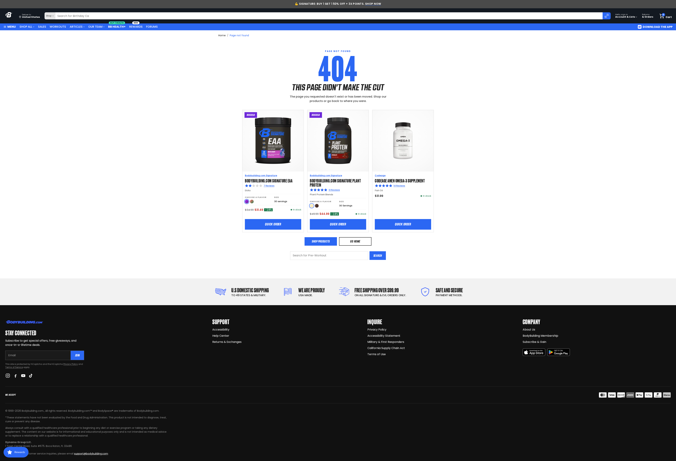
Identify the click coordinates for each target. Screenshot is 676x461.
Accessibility (220, 330)
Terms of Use (376, 354)
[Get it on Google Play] (558, 352)
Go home (355, 241)
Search (377, 255)
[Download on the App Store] (534, 352)
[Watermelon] (252, 201)
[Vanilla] (312, 206)
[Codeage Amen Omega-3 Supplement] (403, 140)
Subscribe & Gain (534, 342)
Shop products (321, 241)
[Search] (607, 15)
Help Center (220, 336)
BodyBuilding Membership (540, 336)
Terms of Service (14, 367)
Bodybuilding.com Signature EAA (268, 180)
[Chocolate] (317, 206)
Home (222, 35)
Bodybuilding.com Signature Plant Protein (335, 182)
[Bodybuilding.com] (9, 16)
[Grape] (247, 201)
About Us (529, 330)
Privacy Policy (70, 364)
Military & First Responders (385, 342)
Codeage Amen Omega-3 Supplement (400, 180)
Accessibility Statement (383, 336)
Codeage (380, 175)
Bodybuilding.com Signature (261, 175)
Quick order (273, 224)
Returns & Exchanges (227, 342)
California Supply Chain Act (386, 348)
